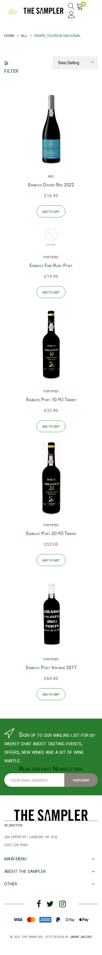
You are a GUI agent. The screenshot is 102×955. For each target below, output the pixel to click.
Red (51, 176)
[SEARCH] (71, 7)
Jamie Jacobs (81, 936)
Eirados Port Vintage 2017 (51, 667)
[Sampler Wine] (43, 10)
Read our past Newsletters (51, 768)
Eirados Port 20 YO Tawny (51, 533)
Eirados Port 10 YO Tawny (51, 399)
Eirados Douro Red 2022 (51, 185)
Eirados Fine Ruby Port (51, 265)
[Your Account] (71, 15)
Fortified (51, 256)
